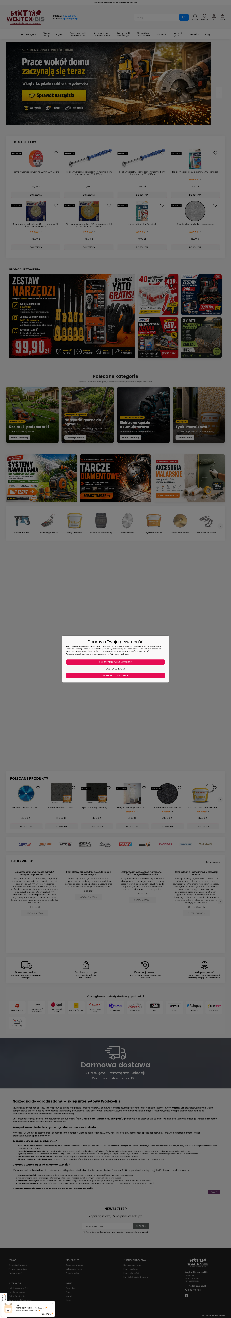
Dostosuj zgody (115, 668)
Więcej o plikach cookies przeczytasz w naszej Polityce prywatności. (97, 654)
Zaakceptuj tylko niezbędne (115, 662)
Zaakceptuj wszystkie (115, 675)
